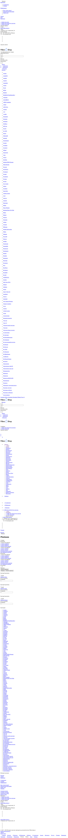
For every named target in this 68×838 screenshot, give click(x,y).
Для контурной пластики (9, 736)
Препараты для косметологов (9, 766)
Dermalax (5, 632)
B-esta (4, 617)
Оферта (2, 832)
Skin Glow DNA (6, 714)
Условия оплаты (4, 791)
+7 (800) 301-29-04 (5, 22)
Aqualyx (5, 613)
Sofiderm (5, 716)
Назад (7, 445)
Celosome (5, 622)
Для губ (5, 734)
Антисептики (6, 731)
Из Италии (5, 745)
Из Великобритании (7, 742)
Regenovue (5, 697)
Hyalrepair (5, 659)
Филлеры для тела (7, 767)
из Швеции (5, 751)
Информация (3, 782)
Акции (2, 776)
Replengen (5, 702)
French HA (5, 649)
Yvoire (4, 730)
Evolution (5, 646)
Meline (4, 676)
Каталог (2, 775)
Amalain (5, 612)
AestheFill (5, 611)
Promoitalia (5, 696)
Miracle (4, 680)
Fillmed (4, 648)
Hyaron (4, 664)
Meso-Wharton (6, 677)
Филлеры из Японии (8, 769)
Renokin (5, 701)
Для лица (5, 737)
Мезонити (5, 760)
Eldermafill (5, 641)
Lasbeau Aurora (6, 670)
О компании (6, 4)
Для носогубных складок (9, 738)
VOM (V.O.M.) (6, 728)
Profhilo (5, 694)
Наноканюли (6, 763)
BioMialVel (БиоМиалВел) (9, 620)
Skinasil (5, 715)
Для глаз (5, 733)
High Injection (6, 655)
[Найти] (2, 63)
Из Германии (6, 743)
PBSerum (5, 686)
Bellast (4, 618)
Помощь (2, 788)
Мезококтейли (6, 758)
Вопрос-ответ (4, 794)
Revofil (4, 710)
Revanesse (5, 704)
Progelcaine (5, 695)
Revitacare (5, 708)
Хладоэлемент (6, 770)
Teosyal (4, 721)
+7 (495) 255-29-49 (5, 24)
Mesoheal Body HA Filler (8, 678)
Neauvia (5, 682)
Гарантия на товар (5, 793)
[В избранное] (1, 582)
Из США (5, 748)
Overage (5, 685)
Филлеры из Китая (7, 768)
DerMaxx (5, 635)
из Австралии (6, 739)
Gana (4, 650)
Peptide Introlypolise (7, 688)
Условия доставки (5, 792)
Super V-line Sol (6, 719)
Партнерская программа (8, 11)
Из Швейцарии (6, 750)
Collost (4, 625)
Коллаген (5, 754)
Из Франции (6, 749)
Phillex (4, 689)
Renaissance (5, 698)
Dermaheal (5, 631)
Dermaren (5, 634)
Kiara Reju (5, 668)
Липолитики (6, 755)
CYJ (4, 629)
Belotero (5, 619)
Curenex (5, 628)
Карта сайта (3, 833)
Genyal (4, 652)
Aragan (4, 616)
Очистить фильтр (9, 570)
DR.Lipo (5, 636)
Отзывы (5, 5)
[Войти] (1, 433)
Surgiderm (5, 720)
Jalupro (4, 666)
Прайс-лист (5, 12)
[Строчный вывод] (1, 572)
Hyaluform (5, 661)
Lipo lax (5, 672)
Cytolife (5, 630)
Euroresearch (6, 643)
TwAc (4, 726)
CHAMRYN (6, 623)
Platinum (5, 690)
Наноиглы (5, 761)
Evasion (5, 644)
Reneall (4, 700)
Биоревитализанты (7, 732)
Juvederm (5, 667)
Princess (5, 692)
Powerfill (5, 691)
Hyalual (5, 660)
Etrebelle (5, 642)
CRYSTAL (5, 626)
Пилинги (5, 764)
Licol (4, 671)
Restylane (5, 703)
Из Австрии (6, 740)
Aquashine (5, 614)
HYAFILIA (5, 658)
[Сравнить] (1, 583)
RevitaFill (5, 709)
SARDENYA (6, 712)
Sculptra (5, 713)
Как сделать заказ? (7, 10)
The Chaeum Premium (8, 724)
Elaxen (4, 640)
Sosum (4, 718)
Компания (3, 777)
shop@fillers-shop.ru (5, 28)
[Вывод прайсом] (2, 572)
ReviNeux (5, 707)
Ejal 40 (4, 637)
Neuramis (5, 683)
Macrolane (5, 674)
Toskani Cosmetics (7, 725)
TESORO (5, 722)
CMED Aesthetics (7, 624)
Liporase (5, 673)
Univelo (5, 727)
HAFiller (5, 653)
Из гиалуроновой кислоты (9, 744)
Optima (4, 684)
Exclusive (5, 647)
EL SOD (5, 638)
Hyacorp (5, 656)
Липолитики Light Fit (8, 756)
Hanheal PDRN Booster (8, 654)
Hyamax (5, 662)
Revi (4, 706)
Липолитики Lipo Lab (8, 757)
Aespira (4, 610)
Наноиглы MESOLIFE (8, 762)
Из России (5, 746)
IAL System (5, 665)
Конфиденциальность (5, 831)
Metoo (4, 679)
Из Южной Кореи (7, 752)
